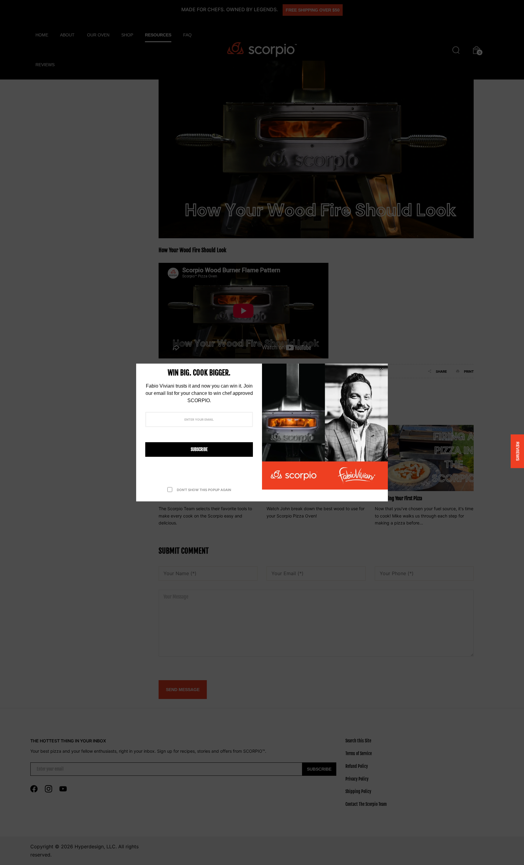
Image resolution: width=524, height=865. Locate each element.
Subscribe (199, 449)
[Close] (381, 369)
